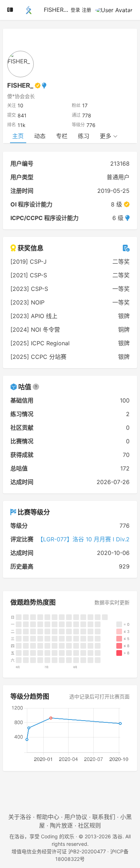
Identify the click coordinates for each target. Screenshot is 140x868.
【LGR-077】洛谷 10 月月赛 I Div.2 (83, 539)
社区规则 (89, 825)
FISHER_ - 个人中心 (69, 9)
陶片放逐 (61, 825)
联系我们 (103, 816)
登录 (75, 10)
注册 (86, 10)
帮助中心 (47, 816)
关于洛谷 (19, 816)
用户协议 (75, 816)
